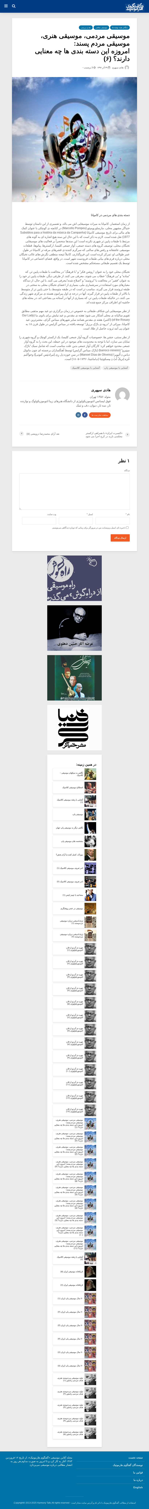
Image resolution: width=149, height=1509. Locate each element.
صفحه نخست (135, 1457)
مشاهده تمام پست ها (100, 415)
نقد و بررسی (86, 28)
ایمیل (90, 514)
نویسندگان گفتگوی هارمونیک (128, 1465)
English (138, 1487)
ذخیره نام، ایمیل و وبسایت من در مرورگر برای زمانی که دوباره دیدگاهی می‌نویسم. (88, 528)
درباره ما (138, 1479)
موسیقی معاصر (101, 28)
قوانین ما (138, 1472)
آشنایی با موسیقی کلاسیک (86, 367)
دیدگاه (127, 470)
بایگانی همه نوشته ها (120, 28)
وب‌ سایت (51, 514)
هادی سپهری (118, 67)
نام (128, 514)
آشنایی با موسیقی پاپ (116, 367)
